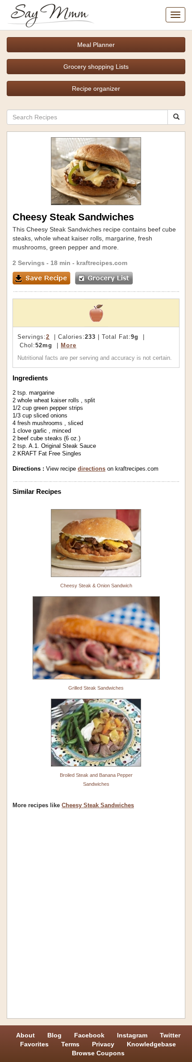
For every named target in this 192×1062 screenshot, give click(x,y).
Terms (70, 1044)
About (25, 1035)
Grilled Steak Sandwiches (96, 688)
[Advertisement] (96, 917)
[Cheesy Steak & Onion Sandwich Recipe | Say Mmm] (96, 543)
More (68, 345)
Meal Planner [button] (96, 44)
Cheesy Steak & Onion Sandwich (96, 585)
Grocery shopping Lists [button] (96, 66)
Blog (54, 1035)
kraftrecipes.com (101, 262)
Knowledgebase (151, 1044)
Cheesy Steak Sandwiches (98, 805)
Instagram (132, 1035)
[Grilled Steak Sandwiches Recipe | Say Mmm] (96, 637)
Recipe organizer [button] (96, 88)
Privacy (103, 1044)
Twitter (170, 1035)
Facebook (89, 1035)
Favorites (34, 1044)
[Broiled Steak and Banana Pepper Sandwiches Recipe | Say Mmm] (96, 733)
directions (91, 468)
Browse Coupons (98, 1053)
